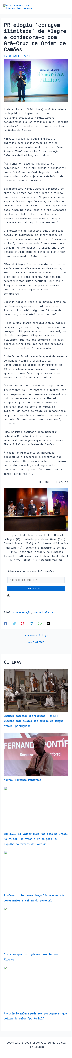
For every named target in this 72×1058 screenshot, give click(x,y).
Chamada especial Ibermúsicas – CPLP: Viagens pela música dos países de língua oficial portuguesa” (33, 721)
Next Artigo (36, 642)
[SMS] (48, 623)
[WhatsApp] (40, 623)
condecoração (22, 612)
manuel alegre (43, 612)
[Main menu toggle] (65, 7)
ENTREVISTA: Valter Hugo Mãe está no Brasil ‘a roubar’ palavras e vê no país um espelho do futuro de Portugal (36, 839)
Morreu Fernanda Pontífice (22, 780)
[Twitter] (14, 623)
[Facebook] (5, 623)
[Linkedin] (31, 623)
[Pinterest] (22, 623)
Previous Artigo (36, 635)
